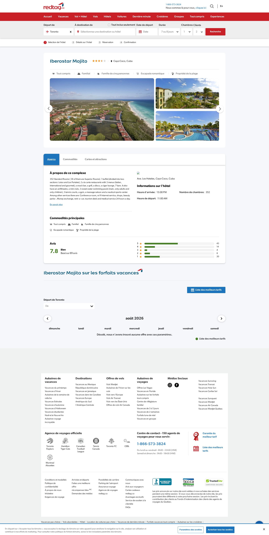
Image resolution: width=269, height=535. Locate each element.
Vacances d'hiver (53, 391)
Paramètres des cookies (190, 530)
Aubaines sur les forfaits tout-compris (148, 396)
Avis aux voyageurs (134, 487)
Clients (197, 25)
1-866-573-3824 (173, 4)
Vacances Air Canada (208, 405)
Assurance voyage (107, 487)
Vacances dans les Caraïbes (88, 395)
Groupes (179, 16)
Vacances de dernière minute (131, 522)
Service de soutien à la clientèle (135, 502)
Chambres (186, 25)
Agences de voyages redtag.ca (108, 492)
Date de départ (144, 25)
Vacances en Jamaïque (86, 391)
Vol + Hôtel (81, 16)
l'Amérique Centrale (85, 405)
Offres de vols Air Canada (118, 405)
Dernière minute (142, 16)
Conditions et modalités (55, 480)
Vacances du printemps (55, 388)
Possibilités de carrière (109, 480)
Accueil (48, 16)
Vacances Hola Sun (207, 388)
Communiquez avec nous (134, 482)
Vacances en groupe (146, 419)
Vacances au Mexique (86, 384)
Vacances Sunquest (207, 398)
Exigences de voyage (54, 497)
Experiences (217, 16)
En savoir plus (56, 204)
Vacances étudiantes (54, 412)
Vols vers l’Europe (114, 395)
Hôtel (82, 522)
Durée (162, 25)
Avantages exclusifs (134, 497)
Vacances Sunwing (207, 381)
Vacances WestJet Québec (210, 409)
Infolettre (49, 494)
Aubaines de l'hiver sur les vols (118, 390)
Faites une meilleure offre (81, 485)
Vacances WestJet (206, 402)
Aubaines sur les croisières (189, 522)
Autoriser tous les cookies (220, 530)
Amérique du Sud (84, 402)
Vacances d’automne (54, 405)
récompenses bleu (82, 490)
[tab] (51, 159)
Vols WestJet (112, 384)
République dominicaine (87, 388)
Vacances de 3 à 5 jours (148, 408)
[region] (134, 529)
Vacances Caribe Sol (207, 391)
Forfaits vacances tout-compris (161, 522)
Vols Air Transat (113, 398)
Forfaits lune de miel (146, 415)
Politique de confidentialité (51, 485)
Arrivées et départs (80, 480)
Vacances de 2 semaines (148, 412)
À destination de (84, 25)
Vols (95, 16)
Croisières (162, 16)
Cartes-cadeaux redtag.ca (132, 492)
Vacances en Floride (146, 391)
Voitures (121, 16)
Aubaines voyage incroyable (53, 421)
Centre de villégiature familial (147, 403)
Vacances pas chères (50, 522)
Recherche (215, 32)
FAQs (127, 507)
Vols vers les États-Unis (116, 402)
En (221, 6)
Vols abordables (70, 522)
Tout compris (197, 16)
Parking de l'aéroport (108, 483)
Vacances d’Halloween (55, 408)
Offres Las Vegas (144, 388)
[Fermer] (264, 529)
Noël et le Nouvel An (54, 415)
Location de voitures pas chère (101, 522)
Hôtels (107, 16)
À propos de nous (53, 490)
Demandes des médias (82, 494)
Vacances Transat (206, 384)
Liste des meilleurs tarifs (213, 449)
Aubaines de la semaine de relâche (57, 396)
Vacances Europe (84, 398)
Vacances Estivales (53, 402)
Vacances (63, 16)
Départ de (49, 25)
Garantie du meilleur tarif (210, 435)
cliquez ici (201, 8)
